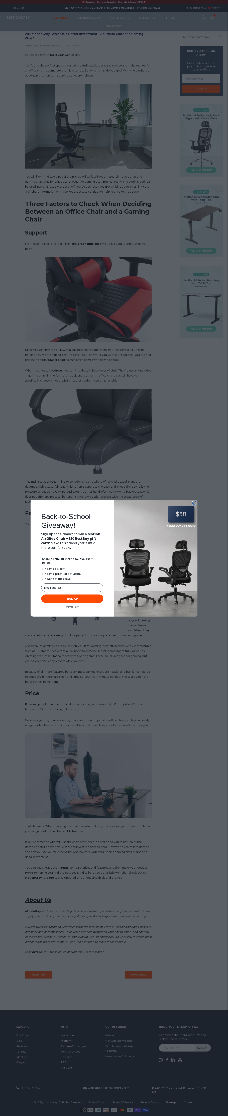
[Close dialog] (194, 503)
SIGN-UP (72, 599)
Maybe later (72, 607)
